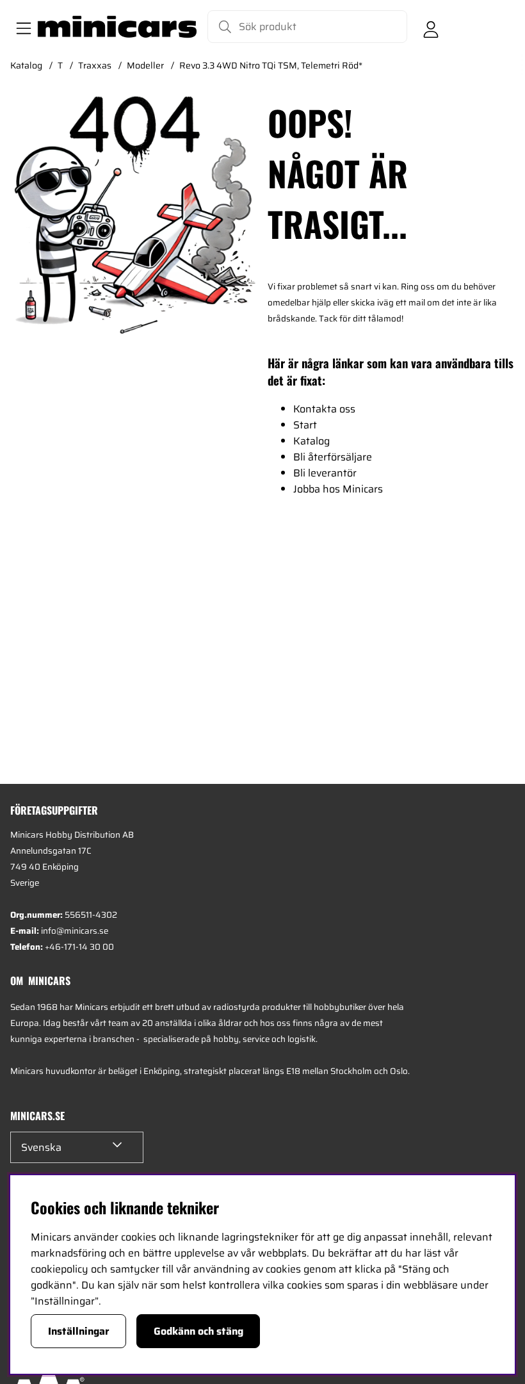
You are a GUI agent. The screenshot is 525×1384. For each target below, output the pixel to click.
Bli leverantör (325, 473)
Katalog (26, 65)
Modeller (145, 65)
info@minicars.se (74, 931)
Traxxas (94, 65)
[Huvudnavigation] (21, 26)
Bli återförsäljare (332, 457)
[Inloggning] (430, 27)
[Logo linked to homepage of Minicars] (117, 26)
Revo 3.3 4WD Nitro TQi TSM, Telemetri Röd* (270, 65)
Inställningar (78, 1331)
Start (305, 425)
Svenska (41, 1147)
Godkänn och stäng (198, 1331)
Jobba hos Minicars (338, 489)
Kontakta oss (324, 409)
